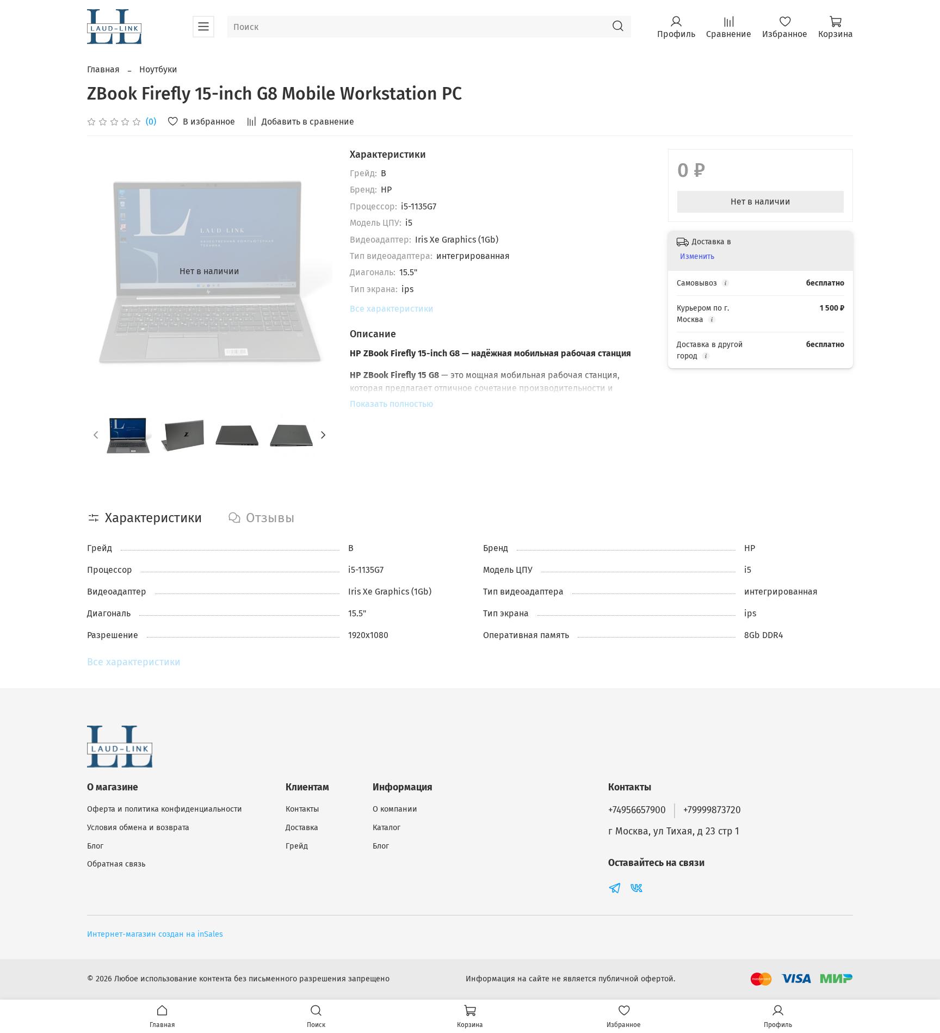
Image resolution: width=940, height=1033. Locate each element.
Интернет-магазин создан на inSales (155, 934)
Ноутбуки (158, 69)
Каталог (386, 827)
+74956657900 (637, 810)
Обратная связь (116, 864)
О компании (395, 809)
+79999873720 (712, 810)
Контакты (302, 809)
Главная (103, 69)
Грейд (297, 846)
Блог (95, 846)
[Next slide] (315, 271)
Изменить (697, 256)
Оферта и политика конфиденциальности (164, 809)
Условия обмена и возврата (138, 827)
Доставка (302, 827)
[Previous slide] (104, 271)
